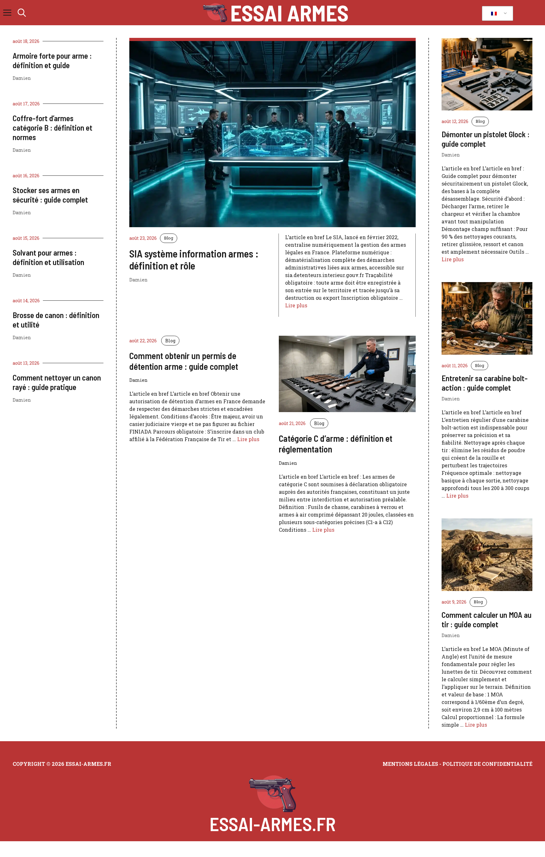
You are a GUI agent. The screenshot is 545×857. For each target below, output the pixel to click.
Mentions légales (410, 763)
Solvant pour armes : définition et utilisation (48, 257)
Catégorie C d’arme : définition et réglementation (335, 443)
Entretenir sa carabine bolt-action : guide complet (485, 382)
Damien (22, 78)
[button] (22, 12)
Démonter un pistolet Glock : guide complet (486, 138)
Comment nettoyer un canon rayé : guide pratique (57, 382)
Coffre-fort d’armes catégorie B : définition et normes (52, 127)
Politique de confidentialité (487, 763)
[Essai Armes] (215, 12)
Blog (168, 238)
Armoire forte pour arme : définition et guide (52, 60)
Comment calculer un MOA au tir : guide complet (486, 619)
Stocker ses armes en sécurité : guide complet (50, 194)
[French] (496, 14)
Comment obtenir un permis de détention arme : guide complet (183, 361)
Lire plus (296, 305)
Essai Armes (289, 12)
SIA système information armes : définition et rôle (194, 259)
